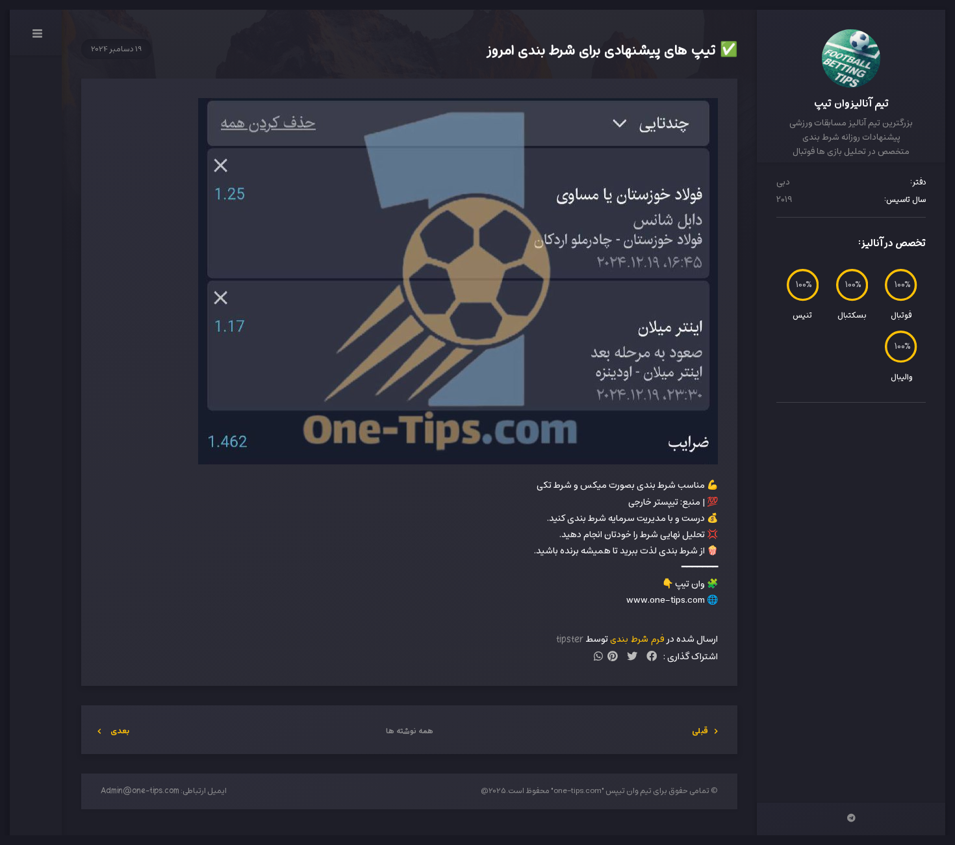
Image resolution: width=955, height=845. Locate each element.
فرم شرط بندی (637, 639)
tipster (569, 639)
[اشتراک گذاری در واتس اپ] (598, 657)
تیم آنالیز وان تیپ (851, 103)
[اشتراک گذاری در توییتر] (632, 657)
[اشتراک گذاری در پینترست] (612, 657)
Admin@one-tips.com (140, 791)
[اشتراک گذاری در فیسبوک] (651, 657)
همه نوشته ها (409, 731)
